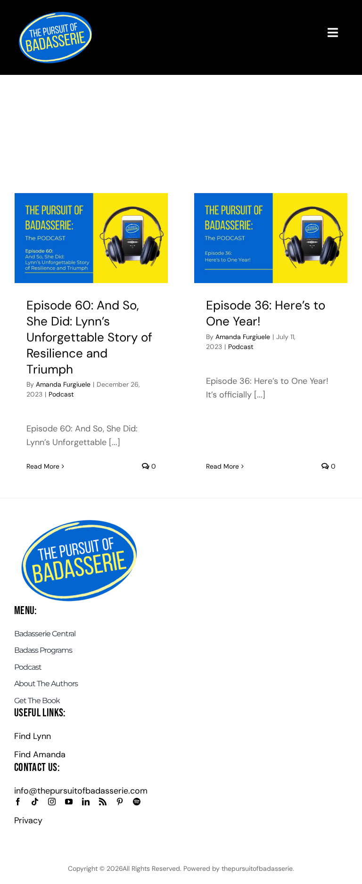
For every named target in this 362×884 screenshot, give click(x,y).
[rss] (103, 801)
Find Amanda (40, 754)
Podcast (61, 394)
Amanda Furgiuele (63, 384)
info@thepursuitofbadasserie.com (81, 790)
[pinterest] (119, 801)
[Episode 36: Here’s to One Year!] (270, 238)
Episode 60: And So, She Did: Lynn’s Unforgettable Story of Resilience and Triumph (89, 337)
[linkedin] (86, 801)
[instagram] (52, 801)
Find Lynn (32, 736)
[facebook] (18, 801)
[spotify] (136, 801)
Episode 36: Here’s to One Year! (265, 313)
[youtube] (69, 801)
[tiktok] (35, 801)
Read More (42, 466)
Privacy (28, 820)
